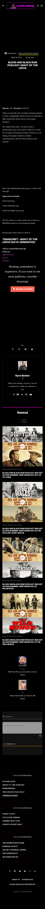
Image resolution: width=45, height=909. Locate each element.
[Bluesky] (24, 871)
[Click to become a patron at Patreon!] (23, 293)
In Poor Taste (27, 879)
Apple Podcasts (8, 255)
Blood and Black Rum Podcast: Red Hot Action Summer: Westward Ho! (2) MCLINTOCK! (22, 586)
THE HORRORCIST (10, 853)
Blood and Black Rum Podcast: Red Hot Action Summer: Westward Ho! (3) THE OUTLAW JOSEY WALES (22, 531)
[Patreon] (14, 871)
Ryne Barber (12, 53)
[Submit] (32, 349)
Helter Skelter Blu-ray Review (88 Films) (22, 695)
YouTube (5, 261)
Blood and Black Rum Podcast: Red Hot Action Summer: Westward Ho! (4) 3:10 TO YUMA (22, 475)
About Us (16, 879)
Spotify (5, 258)
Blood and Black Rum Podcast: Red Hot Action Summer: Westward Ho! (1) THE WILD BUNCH (22, 642)
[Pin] (25, 349)
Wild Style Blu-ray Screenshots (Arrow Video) (22, 672)
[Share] (12, 349)
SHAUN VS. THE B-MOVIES (13, 785)
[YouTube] (19, 871)
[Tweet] (19, 349)
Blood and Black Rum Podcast (28, 53)
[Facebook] (10, 871)
